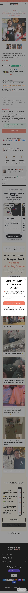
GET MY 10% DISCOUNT (14, 303)
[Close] (25, 279)
